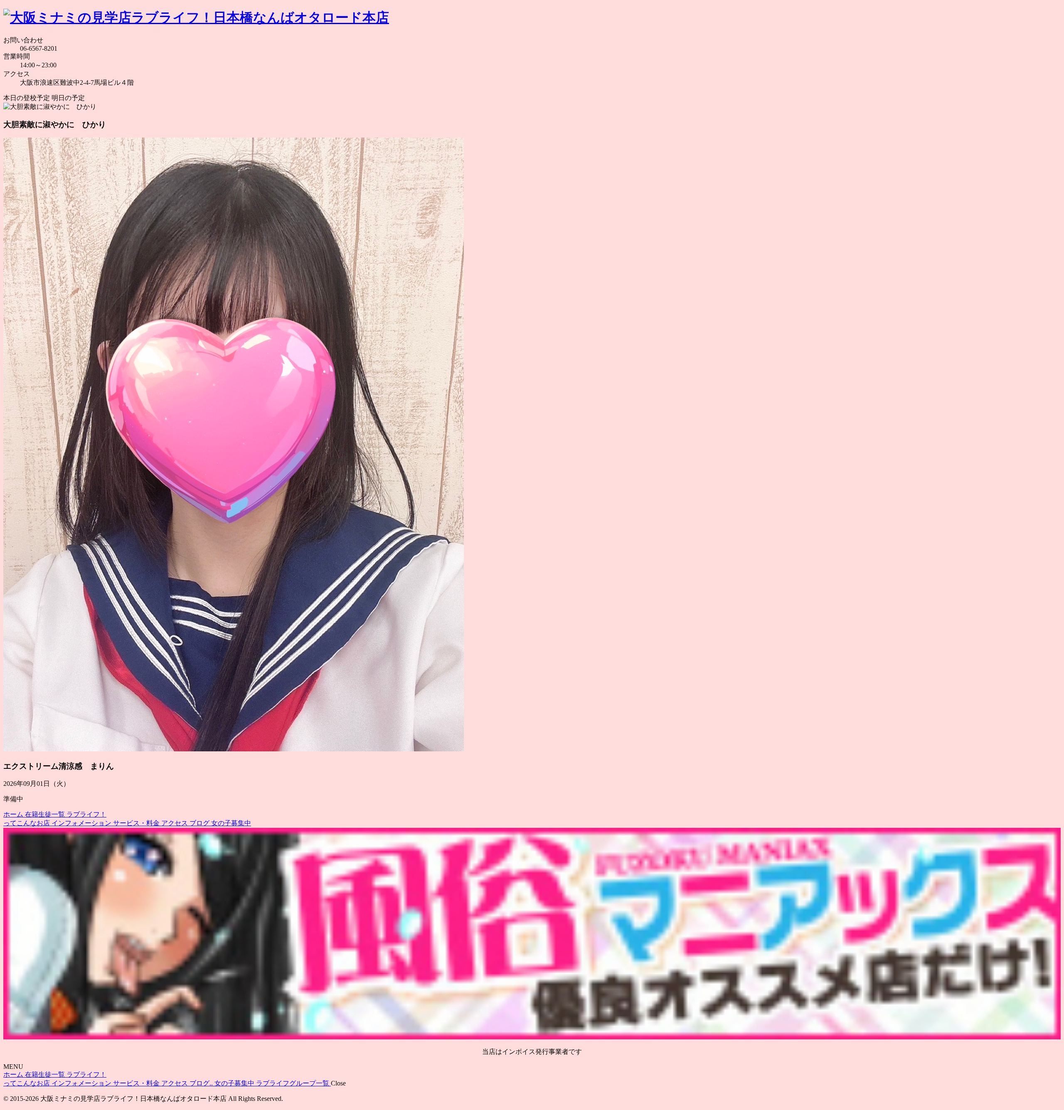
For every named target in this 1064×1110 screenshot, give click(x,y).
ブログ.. (202, 1083)
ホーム (14, 814)
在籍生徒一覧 (45, 814)
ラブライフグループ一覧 (293, 1083)
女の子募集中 (231, 823)
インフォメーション (82, 823)
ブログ (200, 823)
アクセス (175, 823)
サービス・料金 (137, 823)
